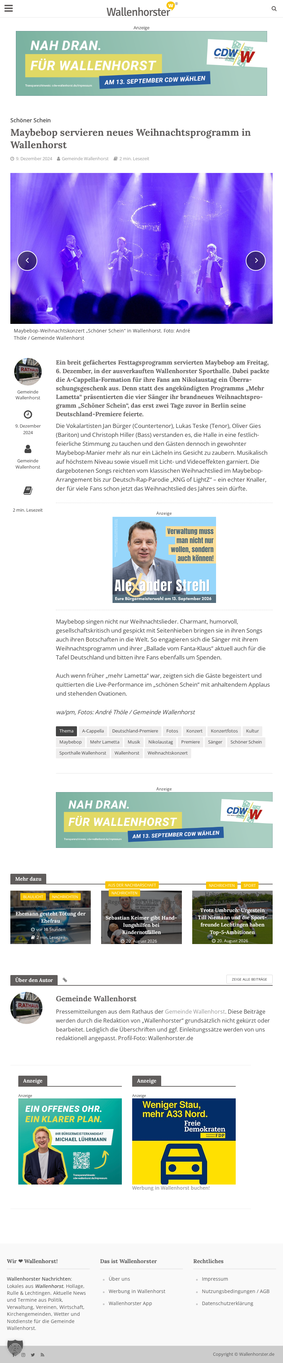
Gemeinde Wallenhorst (85, 158)
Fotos (172, 731)
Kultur (252, 731)
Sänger (215, 742)
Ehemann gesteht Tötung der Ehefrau (51, 913)
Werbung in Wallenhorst (137, 1291)
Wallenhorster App (130, 1303)
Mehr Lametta (104, 742)
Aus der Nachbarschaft (132, 885)
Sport (250, 885)
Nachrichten (65, 896)
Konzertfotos (224, 731)
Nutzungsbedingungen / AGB (236, 1291)
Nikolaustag (160, 742)
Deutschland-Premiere (135, 731)
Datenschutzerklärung (227, 1303)
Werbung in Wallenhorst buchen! (171, 1188)
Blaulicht (33, 896)
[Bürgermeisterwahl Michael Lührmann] (164, 558)
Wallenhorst (127, 753)
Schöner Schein (246, 742)
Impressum (215, 1278)
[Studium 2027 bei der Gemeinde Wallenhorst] (141, 63)
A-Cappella (93, 731)
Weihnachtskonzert (168, 753)
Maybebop (70, 742)
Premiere (190, 742)
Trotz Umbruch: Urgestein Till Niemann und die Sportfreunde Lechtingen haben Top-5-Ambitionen (232, 913)
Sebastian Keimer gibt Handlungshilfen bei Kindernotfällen (141, 916)
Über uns (119, 1278)
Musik (134, 742)
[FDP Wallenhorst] (70, 1141)
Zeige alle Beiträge (249, 979)
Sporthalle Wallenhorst (82, 753)
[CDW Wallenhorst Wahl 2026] (164, 819)
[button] (15, 1348)
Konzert (194, 731)
